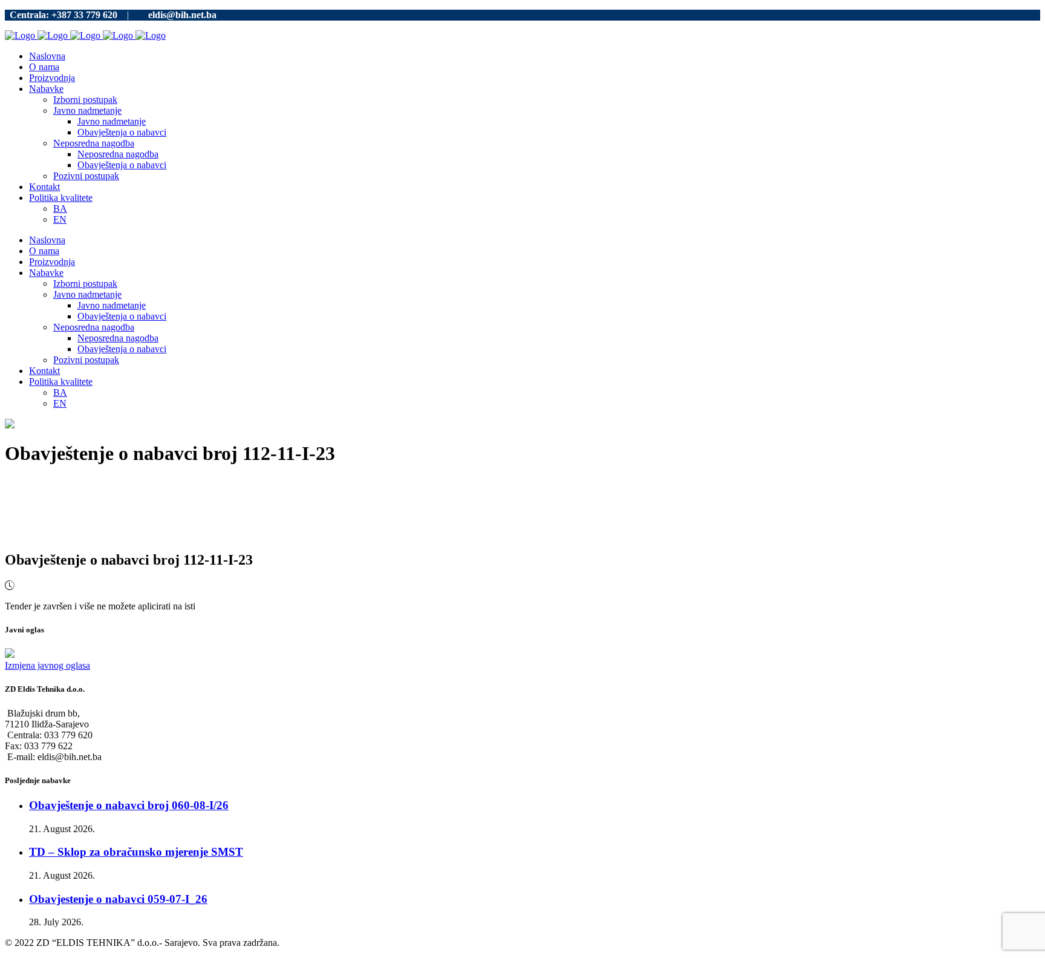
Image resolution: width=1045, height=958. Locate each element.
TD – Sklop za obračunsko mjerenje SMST (136, 851)
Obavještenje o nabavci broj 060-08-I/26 (129, 805)
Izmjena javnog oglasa (47, 665)
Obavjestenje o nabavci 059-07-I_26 (118, 899)
